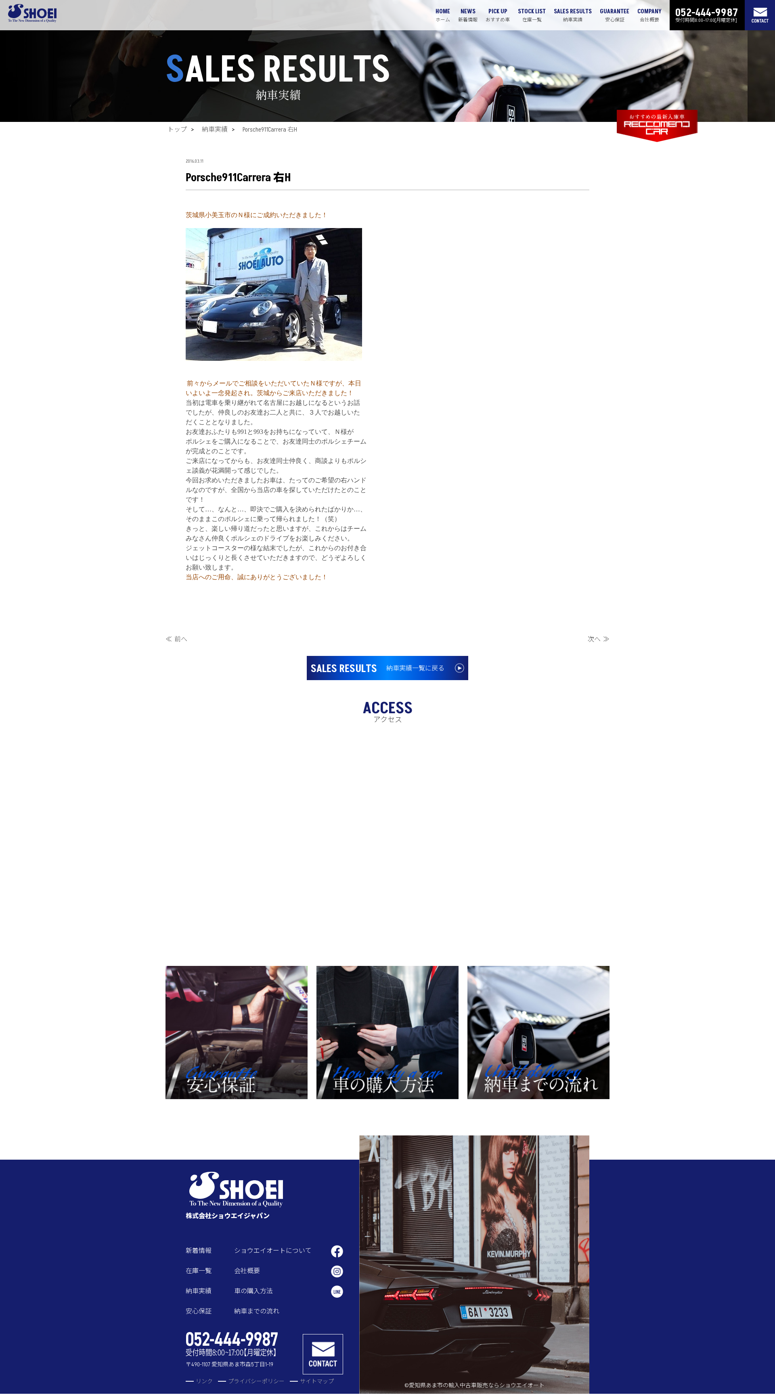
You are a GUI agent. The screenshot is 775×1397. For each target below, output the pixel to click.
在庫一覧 (199, 1271)
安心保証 (199, 1311)
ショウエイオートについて (273, 1250)
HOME (443, 15)
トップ (177, 129)
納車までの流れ (256, 1311)
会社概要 (247, 1271)
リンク (204, 1381)
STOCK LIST (532, 15)
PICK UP (498, 15)
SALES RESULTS (573, 15)
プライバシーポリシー (256, 1381)
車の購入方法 (253, 1291)
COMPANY (649, 15)
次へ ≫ (599, 639)
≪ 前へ (176, 639)
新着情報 (199, 1250)
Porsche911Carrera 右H (270, 129)
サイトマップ (317, 1381)
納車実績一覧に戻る (377, 669)
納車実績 (215, 129)
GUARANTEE (614, 15)
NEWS (468, 15)
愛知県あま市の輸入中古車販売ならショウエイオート (477, 1385)
